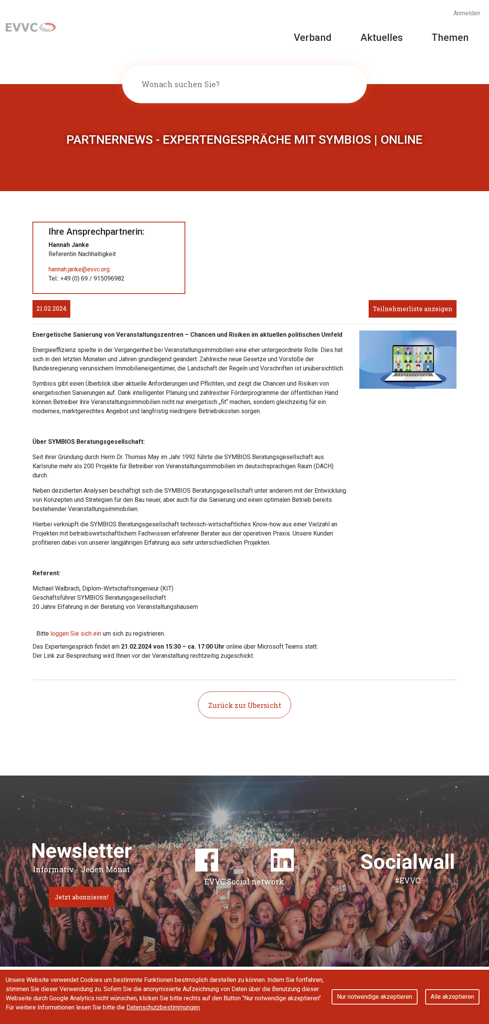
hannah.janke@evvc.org (79, 269)
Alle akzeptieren (452, 996)
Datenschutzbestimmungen (163, 1007)
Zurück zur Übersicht (244, 705)
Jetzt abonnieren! (81, 897)
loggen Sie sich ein (75, 633)
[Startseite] (30, 26)
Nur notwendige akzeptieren (374, 996)
